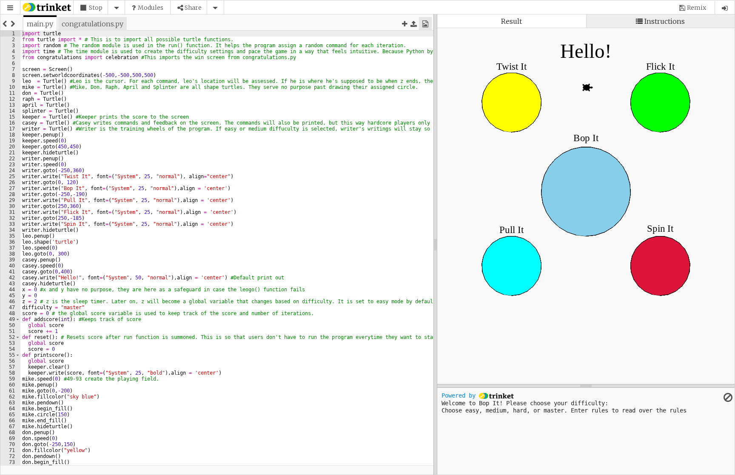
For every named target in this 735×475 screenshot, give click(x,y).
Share (193, 8)
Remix (696, 8)
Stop (96, 8)
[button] (10, 7)
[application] (586, 176)
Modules (150, 8)
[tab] (40, 24)
